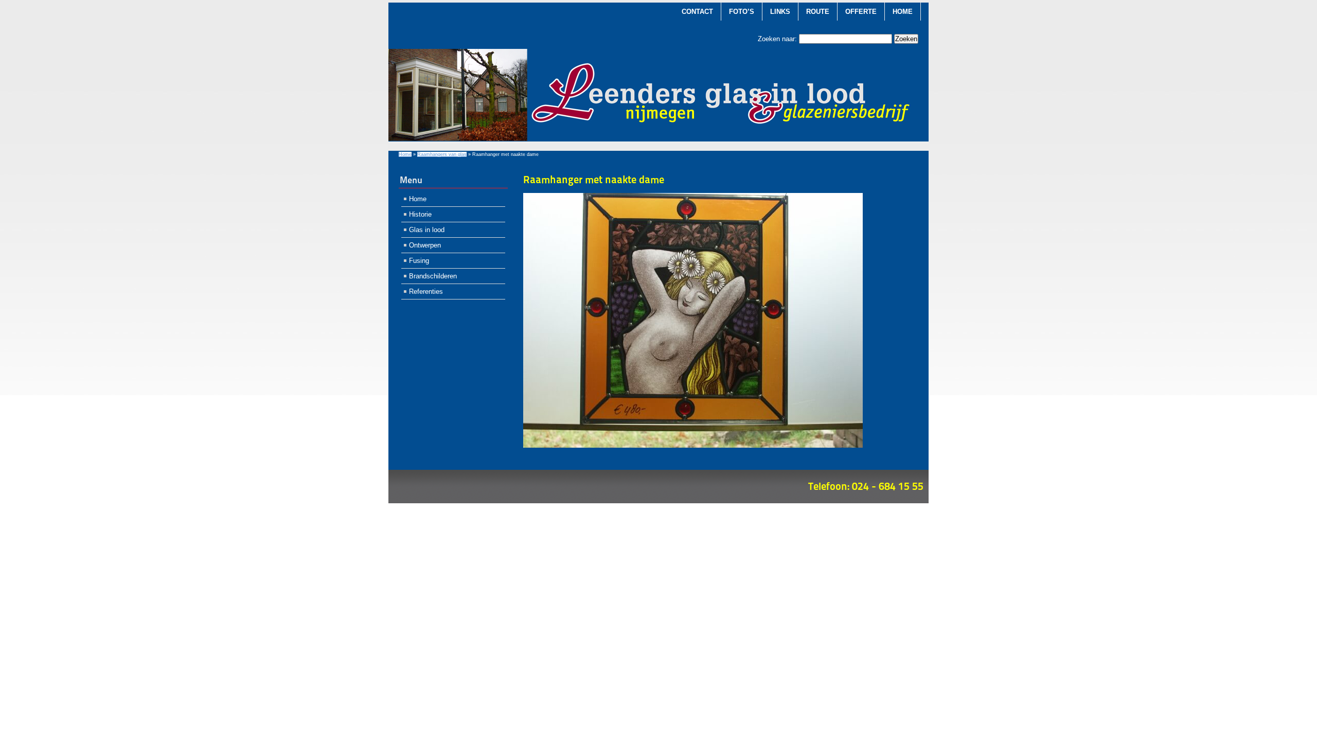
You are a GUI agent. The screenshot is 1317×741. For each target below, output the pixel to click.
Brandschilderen (433, 276)
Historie (420, 214)
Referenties (426, 291)
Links (780, 11)
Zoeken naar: (777, 39)
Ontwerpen (425, 245)
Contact (697, 11)
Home (903, 11)
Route (817, 11)
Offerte (861, 11)
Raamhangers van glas (442, 154)
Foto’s (741, 11)
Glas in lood (426, 230)
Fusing (419, 260)
